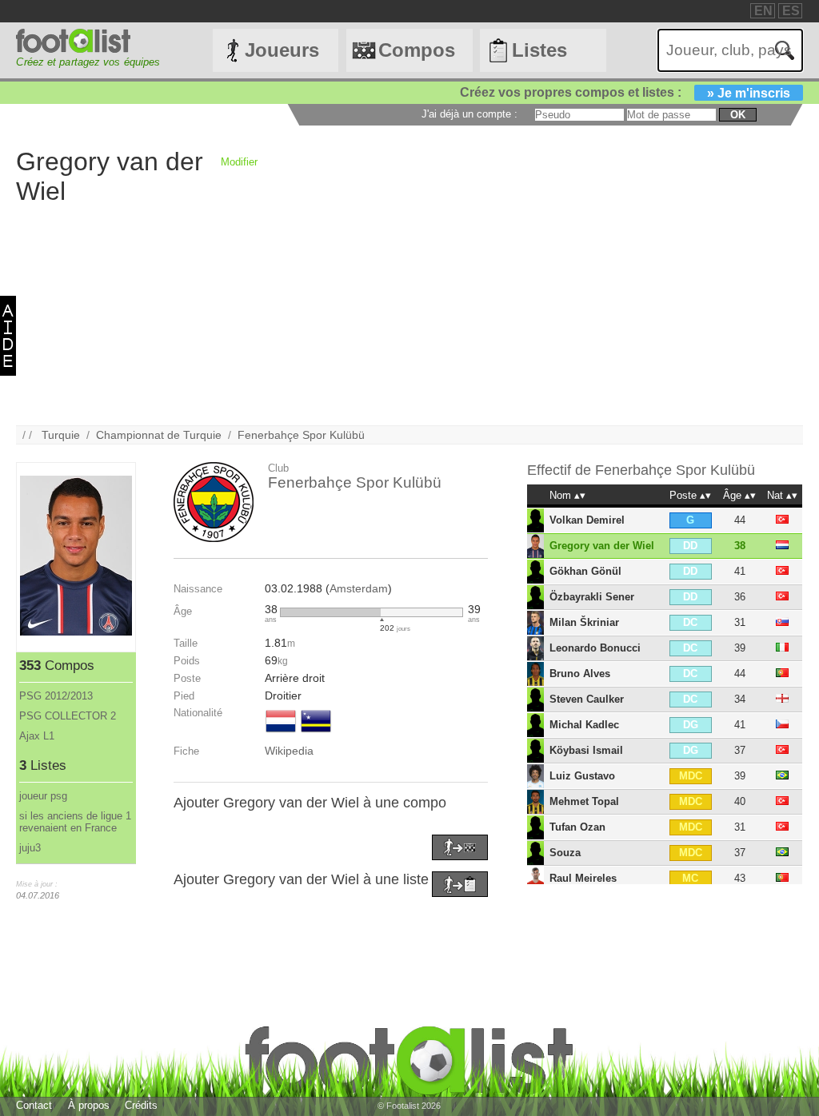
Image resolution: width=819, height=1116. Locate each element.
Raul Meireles (583, 878)
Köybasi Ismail (586, 750)
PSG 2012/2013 (56, 696)
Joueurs (282, 50)
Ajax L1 (36, 736)
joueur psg (43, 796)
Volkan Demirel (587, 520)
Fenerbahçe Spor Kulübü (301, 434)
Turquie (61, 434)
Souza (565, 853)
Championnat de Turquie (159, 434)
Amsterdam (359, 588)
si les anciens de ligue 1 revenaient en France (75, 822)
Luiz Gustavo (582, 776)
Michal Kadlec (584, 725)
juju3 (30, 848)
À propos (89, 1105)
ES (791, 11)
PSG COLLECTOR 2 (67, 716)
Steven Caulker (586, 699)
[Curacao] (316, 733)
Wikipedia (289, 750)
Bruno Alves (579, 674)
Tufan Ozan (577, 827)
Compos (416, 50)
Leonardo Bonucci (595, 648)
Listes (539, 50)
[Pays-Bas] (281, 733)
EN (763, 11)
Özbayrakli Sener (591, 597)
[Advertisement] (409, 313)
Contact (34, 1105)
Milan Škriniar (584, 622)
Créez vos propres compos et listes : (625, 92)
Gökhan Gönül (585, 571)
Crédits (141, 1105)
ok (737, 115)
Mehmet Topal (584, 801)
